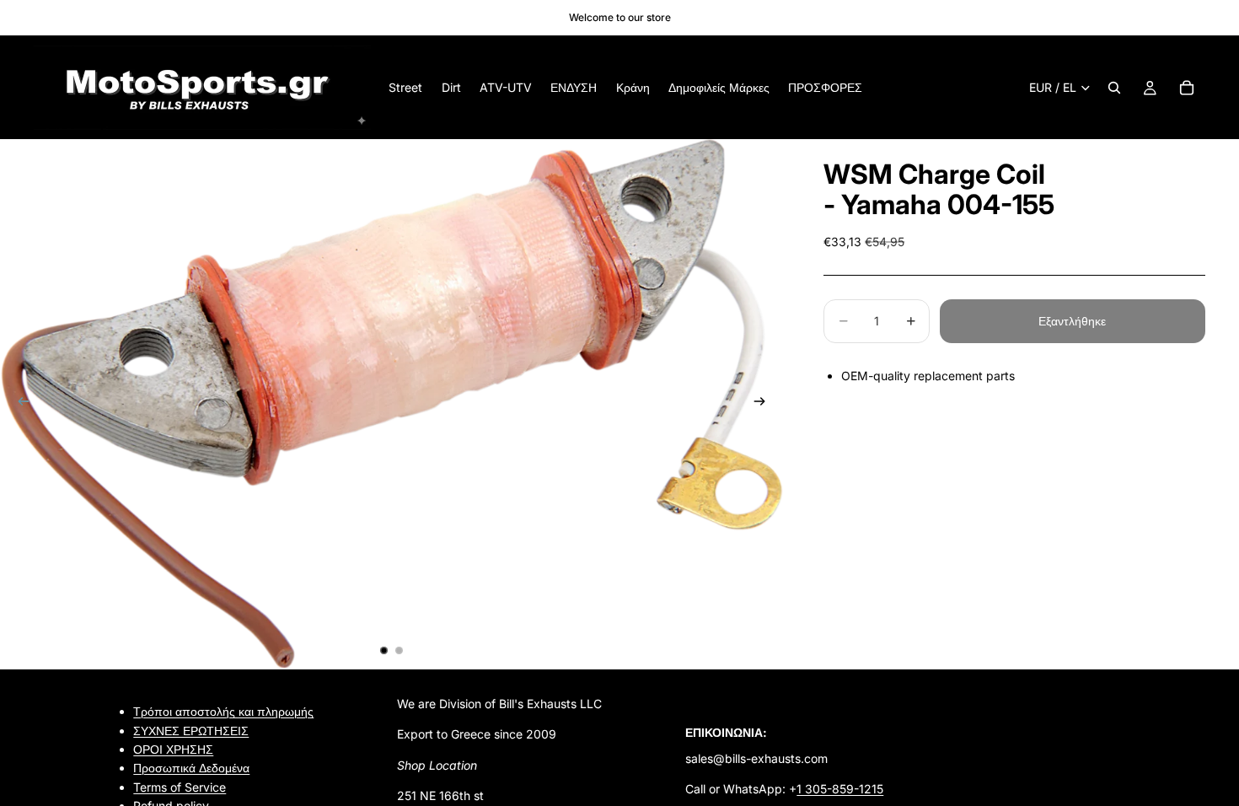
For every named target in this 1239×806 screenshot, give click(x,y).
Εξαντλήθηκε (1072, 321)
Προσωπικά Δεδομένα (191, 767)
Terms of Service (179, 787)
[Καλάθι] (1186, 87)
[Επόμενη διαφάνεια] (764, 404)
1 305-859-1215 (839, 789)
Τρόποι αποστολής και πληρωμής (223, 711)
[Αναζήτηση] (1114, 87)
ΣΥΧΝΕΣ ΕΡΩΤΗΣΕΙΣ (191, 730)
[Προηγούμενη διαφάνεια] (18, 404)
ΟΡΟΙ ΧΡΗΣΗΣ (173, 749)
